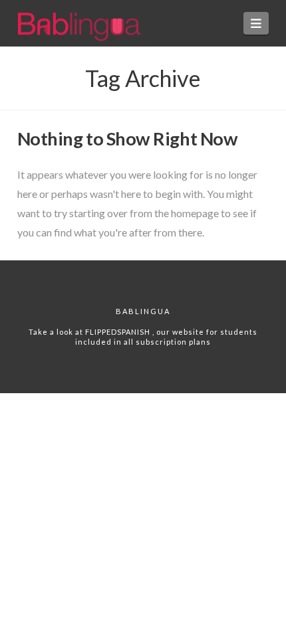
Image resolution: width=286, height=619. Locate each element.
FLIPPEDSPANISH (118, 331)
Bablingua (143, 311)
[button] (256, 23)
